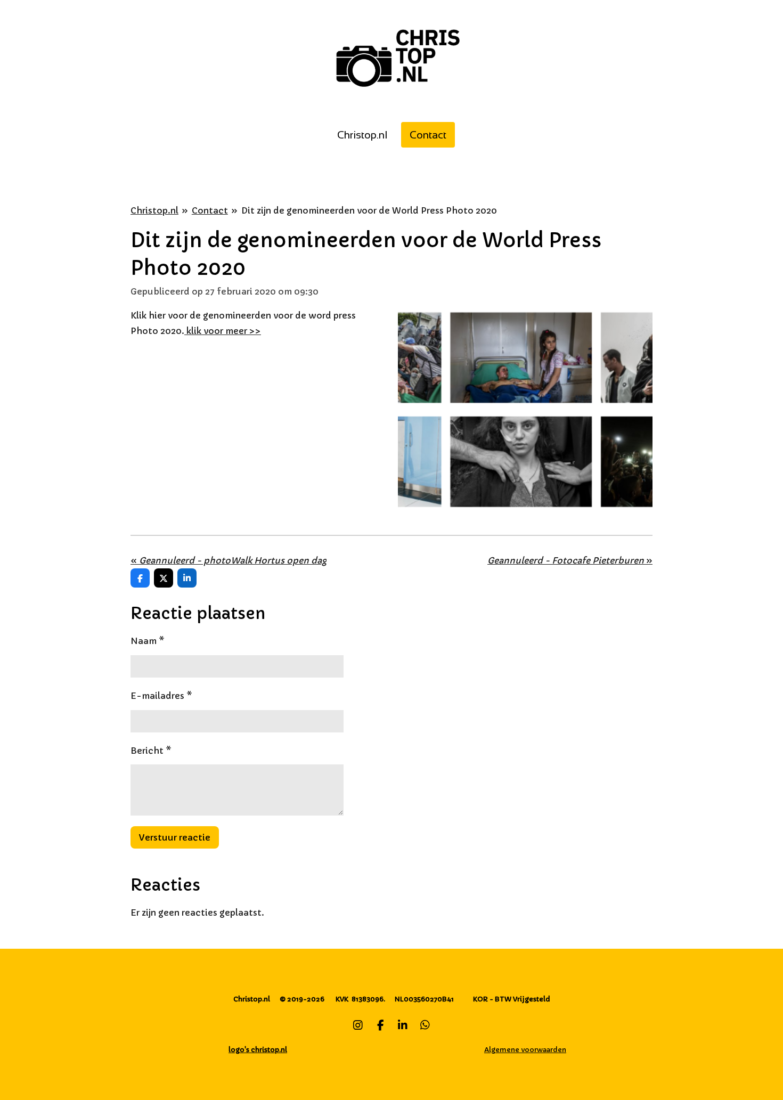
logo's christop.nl (258, 1050)
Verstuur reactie (174, 837)
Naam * (147, 640)
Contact (210, 210)
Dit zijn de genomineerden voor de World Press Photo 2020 (369, 210)
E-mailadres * (161, 695)
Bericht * (151, 750)
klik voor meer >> (222, 330)
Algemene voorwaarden (525, 1050)
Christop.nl (154, 210)
